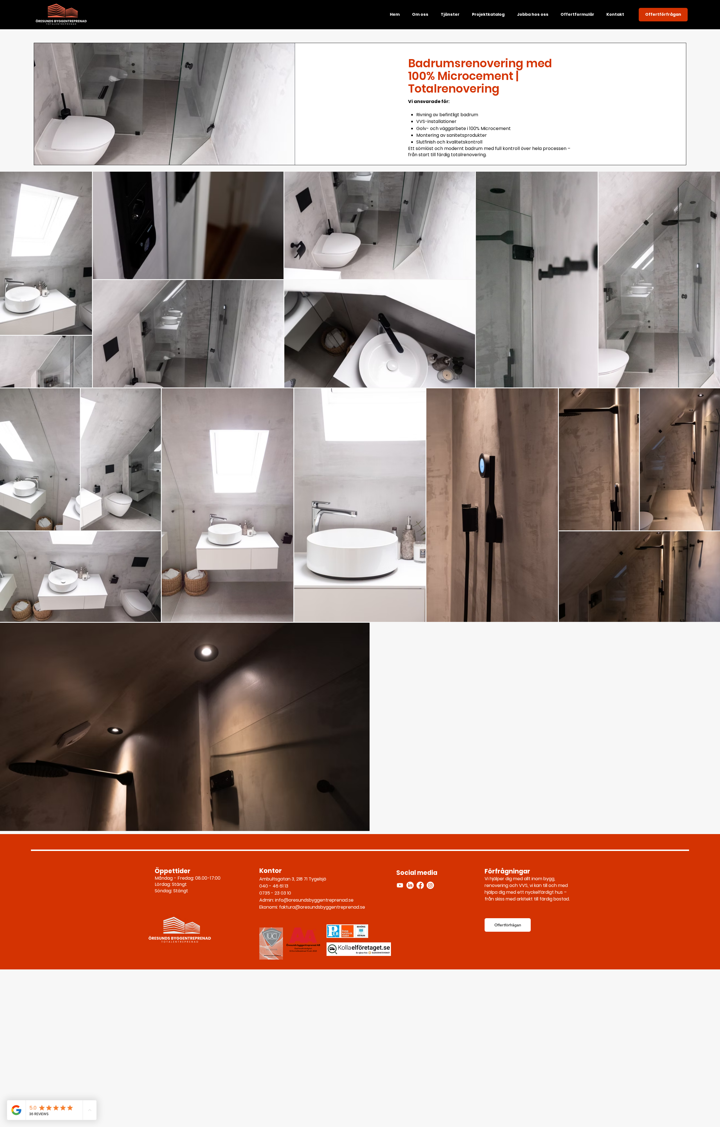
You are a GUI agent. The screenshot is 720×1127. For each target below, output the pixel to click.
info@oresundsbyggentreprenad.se (314, 900)
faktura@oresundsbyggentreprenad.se (322, 907)
